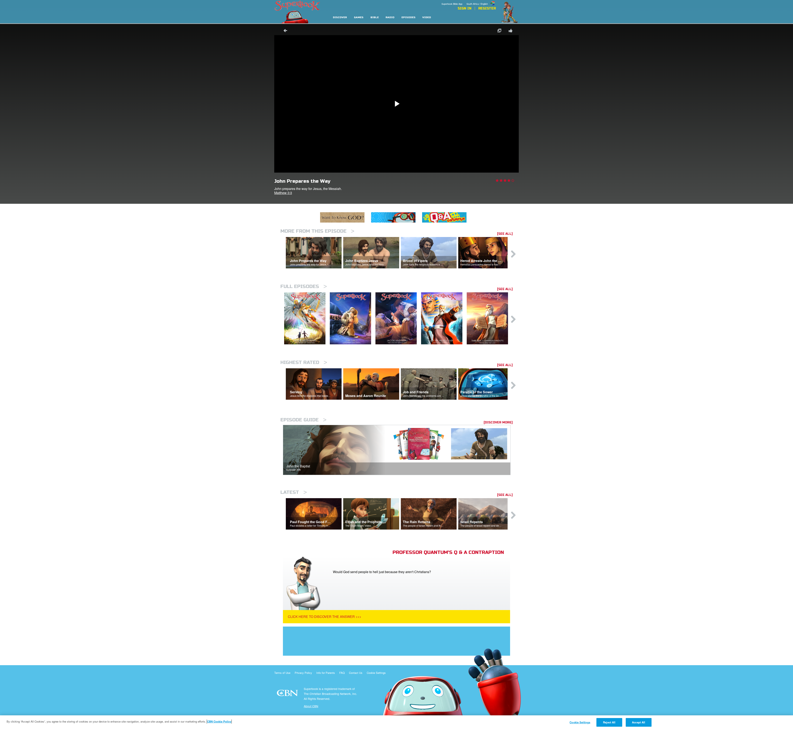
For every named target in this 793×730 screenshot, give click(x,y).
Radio (390, 17)
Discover (340, 17)
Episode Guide (303, 420)
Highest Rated (303, 362)
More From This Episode (317, 231)
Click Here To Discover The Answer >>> (324, 616)
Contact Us (355, 673)
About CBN (311, 706)
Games (358, 17)
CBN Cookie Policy (219, 721)
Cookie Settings (376, 673)
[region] (396, 722)
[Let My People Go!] (444, 318)
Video (426, 17)
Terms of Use (282, 673)
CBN (288, 694)
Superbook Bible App (452, 3)
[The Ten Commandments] (489, 318)
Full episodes (303, 286)
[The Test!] (352, 318)
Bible (374, 17)
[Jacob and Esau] (398, 318)
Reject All (609, 722)
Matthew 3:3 (283, 192)
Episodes (408, 17)
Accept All (638, 722)
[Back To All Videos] (284, 31)
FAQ (342, 673)
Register (487, 8)
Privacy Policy (303, 673)
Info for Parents (325, 673)
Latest (293, 492)
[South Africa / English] (481, 0)
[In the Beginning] (307, 318)
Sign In (464, 8)
